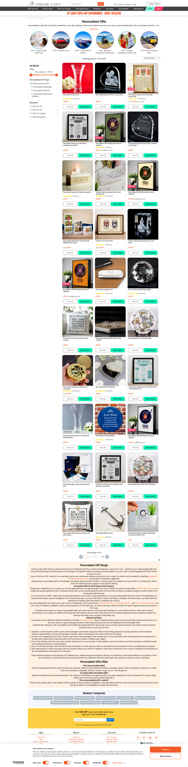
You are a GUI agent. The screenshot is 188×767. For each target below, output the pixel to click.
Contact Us (41, 737)
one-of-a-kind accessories (145, 603)
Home (29, 18)
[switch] (67, 762)
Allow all (165, 749)
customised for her (81, 579)
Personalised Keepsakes (43, 87)
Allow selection (165, 756)
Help (134, 4)
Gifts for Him (37, 106)
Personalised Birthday (90, 702)
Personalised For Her (63, 698)
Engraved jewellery (106, 603)
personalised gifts (86, 620)
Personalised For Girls (105, 698)
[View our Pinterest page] (150, 737)
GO (100, 4)
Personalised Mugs (129, 702)
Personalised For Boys (84, 698)
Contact (128, 4)
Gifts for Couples (38, 113)
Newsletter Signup (76, 742)
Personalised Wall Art (42, 90)
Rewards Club (111, 742)
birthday (140, 588)
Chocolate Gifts (125, 698)
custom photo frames (123, 603)
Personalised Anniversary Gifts (64, 702)
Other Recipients (38, 117)
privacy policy (91, 725)
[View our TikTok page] (156, 737)
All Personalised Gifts (40, 83)
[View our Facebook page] (138, 737)
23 (103, 557)
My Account (119, 4)
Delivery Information (41, 742)
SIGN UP (110, 720)
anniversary (150, 588)
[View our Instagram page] (144, 737)
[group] (39, 42)
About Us (76, 737)
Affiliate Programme (76, 739)
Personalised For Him (43, 698)
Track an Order (112, 739)
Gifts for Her (37, 110)
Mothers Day (110, 702)
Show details (118, 763)
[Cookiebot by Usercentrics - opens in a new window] (18, 762)
